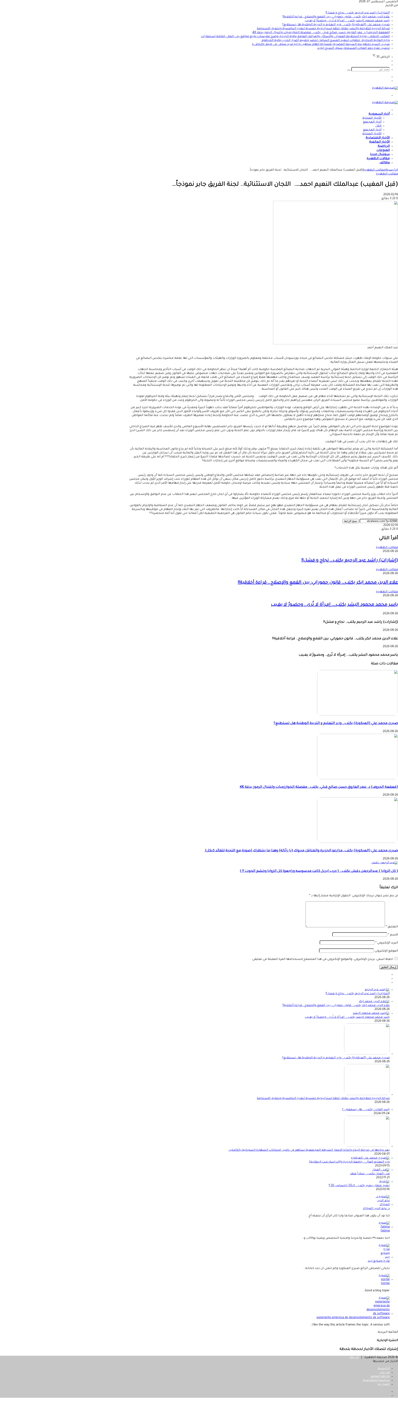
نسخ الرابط (350, 521)
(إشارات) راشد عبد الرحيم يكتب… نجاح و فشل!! (358, 13)
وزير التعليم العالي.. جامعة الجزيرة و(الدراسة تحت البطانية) (349, 1162)
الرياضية (384, 146)
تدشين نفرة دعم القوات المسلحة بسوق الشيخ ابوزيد (353, 48)
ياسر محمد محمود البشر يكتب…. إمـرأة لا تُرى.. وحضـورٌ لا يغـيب (347, 21)
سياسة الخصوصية (376, 1380)
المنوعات (383, 150)
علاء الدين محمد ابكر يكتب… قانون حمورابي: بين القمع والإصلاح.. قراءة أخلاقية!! (336, 17)
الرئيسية (392, 170)
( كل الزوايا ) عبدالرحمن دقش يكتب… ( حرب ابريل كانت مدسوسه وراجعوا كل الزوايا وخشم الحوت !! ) (319, 871)
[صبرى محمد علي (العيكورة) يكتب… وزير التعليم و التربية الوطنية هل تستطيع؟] (357, 715)
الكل (378, 126)
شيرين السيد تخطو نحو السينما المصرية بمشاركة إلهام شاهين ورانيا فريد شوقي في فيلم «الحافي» (321, 44)
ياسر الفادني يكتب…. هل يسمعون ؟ (366, 1109)
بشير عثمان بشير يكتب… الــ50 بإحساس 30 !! (359, 1185)
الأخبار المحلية (371, 118)
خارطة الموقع (380, 1376)
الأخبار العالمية (379, 142)
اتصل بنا (384, 1384)
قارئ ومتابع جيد (379, 1261)
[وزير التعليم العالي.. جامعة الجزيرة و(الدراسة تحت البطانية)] (370, 1158)
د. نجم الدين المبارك (376, 1208)
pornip (385, 1283)
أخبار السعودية (379, 114)
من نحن (384, 1372)
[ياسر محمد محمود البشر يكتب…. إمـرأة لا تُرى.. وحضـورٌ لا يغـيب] (371, 1013)
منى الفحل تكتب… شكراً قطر (370, 1174)
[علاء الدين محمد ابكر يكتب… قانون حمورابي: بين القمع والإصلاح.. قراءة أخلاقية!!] (374, 1001)
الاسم (393, 935)
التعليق (392, 927)
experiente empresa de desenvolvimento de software (353, 1317)
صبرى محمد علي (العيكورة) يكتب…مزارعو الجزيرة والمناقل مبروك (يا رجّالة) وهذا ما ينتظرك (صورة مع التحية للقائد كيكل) (301, 851)
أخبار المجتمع (372, 122)
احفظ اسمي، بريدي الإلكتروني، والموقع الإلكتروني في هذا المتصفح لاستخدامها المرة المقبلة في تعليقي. (322, 959)
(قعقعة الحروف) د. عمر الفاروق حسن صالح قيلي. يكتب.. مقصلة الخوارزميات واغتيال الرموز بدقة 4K (321, 32)
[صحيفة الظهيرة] (385, 88)
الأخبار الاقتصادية (378, 138)
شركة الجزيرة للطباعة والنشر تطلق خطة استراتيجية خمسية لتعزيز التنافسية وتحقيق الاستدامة (323, 28)
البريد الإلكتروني (386, 943)
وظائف (385, 163)
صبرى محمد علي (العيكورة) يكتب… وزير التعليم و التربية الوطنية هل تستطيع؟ (336, 25)
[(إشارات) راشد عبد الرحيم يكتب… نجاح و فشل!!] (377, 990)
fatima (385, 1231)
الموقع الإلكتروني (386, 951)
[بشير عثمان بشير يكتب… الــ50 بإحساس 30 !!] (384, 1181)
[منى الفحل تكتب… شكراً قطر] (381, 1170)
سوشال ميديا (380, 154)
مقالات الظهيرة (378, 158)
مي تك (354, 1357)
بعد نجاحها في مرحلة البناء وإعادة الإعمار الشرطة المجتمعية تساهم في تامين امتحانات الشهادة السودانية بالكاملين (309, 1150)
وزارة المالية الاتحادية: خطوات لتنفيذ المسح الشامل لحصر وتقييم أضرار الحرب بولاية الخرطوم (325, 40)
